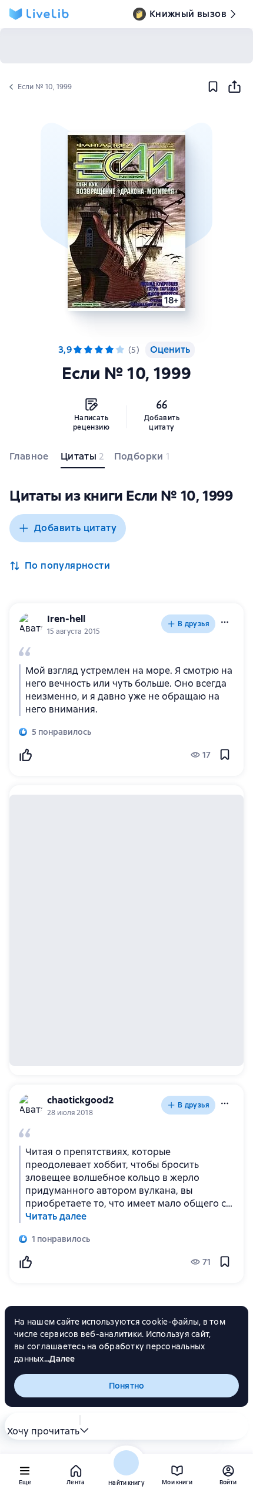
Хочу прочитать (43, 1431)
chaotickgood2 (80, 1100)
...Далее (59, 1358)
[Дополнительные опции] (84, 1426)
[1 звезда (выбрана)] (77, 349)
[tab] (30, 459)
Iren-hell (66, 619)
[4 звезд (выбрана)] (109, 349)
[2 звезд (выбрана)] (88, 349)
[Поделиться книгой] (234, 87)
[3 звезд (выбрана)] (99, 349)
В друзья (193, 624)
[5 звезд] (120, 349)
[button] (126, 221)
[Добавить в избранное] (213, 87)
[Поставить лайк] (25, 754)
